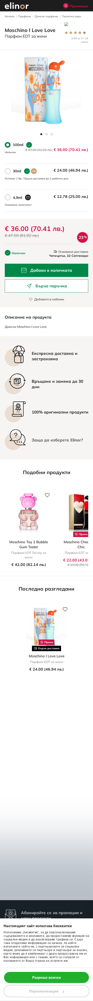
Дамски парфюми (46, 16)
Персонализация (43, 991)
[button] (41, 134)
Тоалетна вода (71, 16)
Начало (9, 16)
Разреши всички (46, 977)
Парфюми (24, 16)
